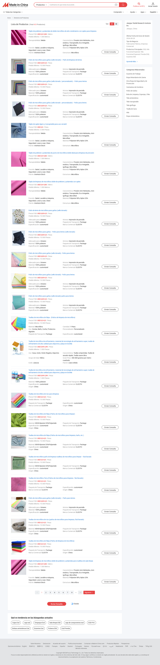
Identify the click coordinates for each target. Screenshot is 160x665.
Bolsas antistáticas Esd (20, 628)
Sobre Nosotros (36, 643)
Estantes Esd (38, 628)
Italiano (86, 646)
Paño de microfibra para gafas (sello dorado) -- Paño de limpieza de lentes (55, 60)
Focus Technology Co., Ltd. (75, 653)
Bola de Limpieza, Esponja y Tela (138, 94)
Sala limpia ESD (55, 622)
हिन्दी (126, 646)
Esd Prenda (66, 628)
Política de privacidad (75, 643)
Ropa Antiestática (132, 116)
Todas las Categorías (13, 12)
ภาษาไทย (133, 646)
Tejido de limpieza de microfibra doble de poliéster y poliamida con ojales (54, 181)
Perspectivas (125, 643)
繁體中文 (40, 646)
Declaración (46, 643)
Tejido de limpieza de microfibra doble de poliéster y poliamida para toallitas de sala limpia (61, 561)
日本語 (47, 646)
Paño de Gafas (131, 91)
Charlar (76, 604)
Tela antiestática (132, 98)
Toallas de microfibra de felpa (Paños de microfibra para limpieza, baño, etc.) (56, 435)
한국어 (105, 646)
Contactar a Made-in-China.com (94, 643)
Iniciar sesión (153, 6)
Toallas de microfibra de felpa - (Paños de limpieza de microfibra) (52, 317)
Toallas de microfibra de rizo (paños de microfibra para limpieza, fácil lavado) (56, 519)
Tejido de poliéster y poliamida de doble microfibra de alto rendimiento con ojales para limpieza (62, 31)
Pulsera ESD (52, 628)
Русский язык (95, 646)
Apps (142, 12)
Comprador (118, 12)
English (24, 646)
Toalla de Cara (131, 109)
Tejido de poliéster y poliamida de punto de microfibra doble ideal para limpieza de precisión (61, 153)
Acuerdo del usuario (59, 643)
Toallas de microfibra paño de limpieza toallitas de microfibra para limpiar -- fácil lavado (60, 457)
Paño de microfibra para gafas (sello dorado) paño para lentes (51, 296)
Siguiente (89, 592)
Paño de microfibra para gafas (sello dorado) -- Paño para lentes (52, 498)
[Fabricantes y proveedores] (15, 4)
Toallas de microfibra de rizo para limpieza (44, 394)
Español (62, 646)
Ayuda (132, 12)
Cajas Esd (15, 622)
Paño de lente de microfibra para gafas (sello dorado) (48, 210)
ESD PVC (91, 622)
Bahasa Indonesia (81, 648)
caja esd (27, 622)
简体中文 (32, 646)
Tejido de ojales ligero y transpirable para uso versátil (48, 124)
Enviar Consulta (110, 52)
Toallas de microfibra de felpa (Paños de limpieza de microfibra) (51, 541)
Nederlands (119, 646)
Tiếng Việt (148, 646)
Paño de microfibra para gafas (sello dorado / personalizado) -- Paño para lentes (58, 81)
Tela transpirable (132, 101)
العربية (111, 646)
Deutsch (70, 646)
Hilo (127, 112)
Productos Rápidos (113, 643)
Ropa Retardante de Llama (136, 77)
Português (78, 646)
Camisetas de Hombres (134, 87)
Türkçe (141, 646)
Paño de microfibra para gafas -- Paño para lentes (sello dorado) (52, 232)
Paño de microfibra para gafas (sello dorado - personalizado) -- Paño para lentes (58, 103)
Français (55, 646)
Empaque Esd (40, 622)
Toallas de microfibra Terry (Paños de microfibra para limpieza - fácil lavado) (56, 478)
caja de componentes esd (74, 622)
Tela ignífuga (131, 105)
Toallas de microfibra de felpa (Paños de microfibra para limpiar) (52, 414)
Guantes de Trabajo (133, 74)
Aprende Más (132, 61)
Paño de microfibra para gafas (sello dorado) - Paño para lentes (52, 253)
